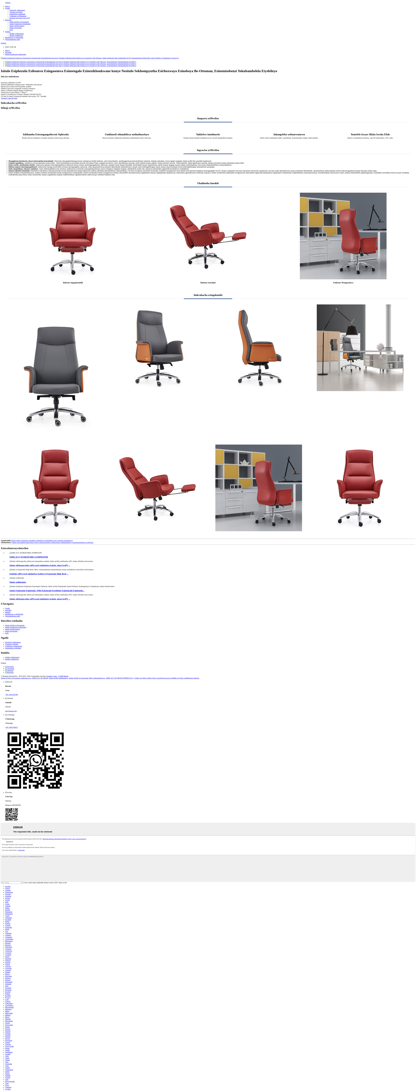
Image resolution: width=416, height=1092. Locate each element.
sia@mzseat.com (11, 711)
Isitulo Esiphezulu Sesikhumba (20, 24)
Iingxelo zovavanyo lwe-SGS (20, 18)
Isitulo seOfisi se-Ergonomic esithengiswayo (16, 678)
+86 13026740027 (11, 727)
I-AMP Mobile (63, 676)
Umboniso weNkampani (18, 16)
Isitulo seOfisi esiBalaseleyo (58, 678)
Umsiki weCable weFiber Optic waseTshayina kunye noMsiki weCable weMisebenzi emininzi (166, 678)
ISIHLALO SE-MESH (40, 678)
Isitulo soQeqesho (16, 28)
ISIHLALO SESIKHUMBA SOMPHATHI (29, 557)
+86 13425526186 (11, 695)
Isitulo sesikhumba (18, 582)
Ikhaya (7, 6)
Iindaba (7, 32)
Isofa (11, 30)
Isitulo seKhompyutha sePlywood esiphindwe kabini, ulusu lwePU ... (40, 565)
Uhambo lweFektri (16, 12)
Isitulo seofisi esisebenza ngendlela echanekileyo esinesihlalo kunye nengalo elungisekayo (42, 541)
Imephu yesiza (52, 676)
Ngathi (7, 8)
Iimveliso (8, 20)
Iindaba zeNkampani (17, 34)
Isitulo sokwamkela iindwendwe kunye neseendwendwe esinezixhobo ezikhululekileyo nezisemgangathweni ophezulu (52, 542)
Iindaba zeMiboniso (16, 35)
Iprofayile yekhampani (17, 10)
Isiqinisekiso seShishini (17, 14)
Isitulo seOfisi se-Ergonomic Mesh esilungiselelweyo (87, 678)
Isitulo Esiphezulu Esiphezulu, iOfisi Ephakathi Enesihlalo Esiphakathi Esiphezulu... (47, 590)
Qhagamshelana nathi (12, 39)
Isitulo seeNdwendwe (17, 26)
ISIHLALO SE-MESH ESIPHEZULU (119, 678)
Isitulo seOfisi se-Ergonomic (19, 22)
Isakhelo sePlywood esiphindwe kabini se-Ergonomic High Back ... (39, 574)
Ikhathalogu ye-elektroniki (14, 37)
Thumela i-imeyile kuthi (9, 98)
